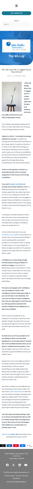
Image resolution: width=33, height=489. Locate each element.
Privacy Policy (9, 476)
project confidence (17, 184)
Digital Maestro (20, 482)
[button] (7, 465)
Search (16, 21)
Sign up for (10, 434)
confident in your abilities (11, 235)
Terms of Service (21, 476)
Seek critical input (16, 392)
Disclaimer (16, 478)
